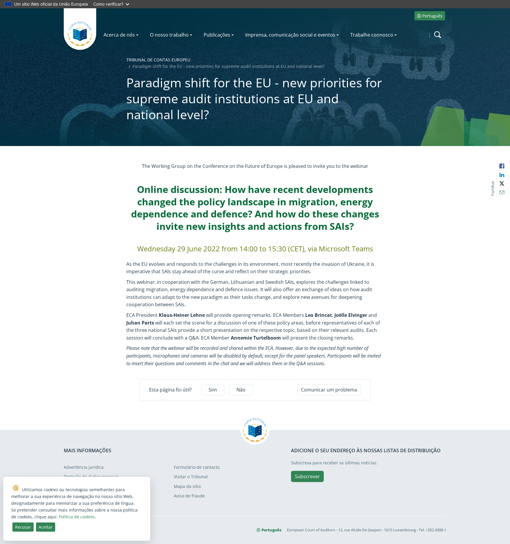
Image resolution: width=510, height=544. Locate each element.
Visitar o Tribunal (191, 476)
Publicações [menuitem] (217, 35)
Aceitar (46, 527)
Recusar (23, 527)
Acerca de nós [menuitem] (119, 35)
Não (241, 389)
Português (432, 16)
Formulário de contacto (197, 467)
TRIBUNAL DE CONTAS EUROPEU (158, 60)
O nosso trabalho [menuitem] (169, 35)
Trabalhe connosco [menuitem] (371, 35)
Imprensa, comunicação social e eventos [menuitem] (290, 35)
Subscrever (307, 476)
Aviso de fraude (189, 496)
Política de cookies (77, 517)
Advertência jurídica (84, 467)
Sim (213, 389)
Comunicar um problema (329, 389)
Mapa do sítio (187, 486)
